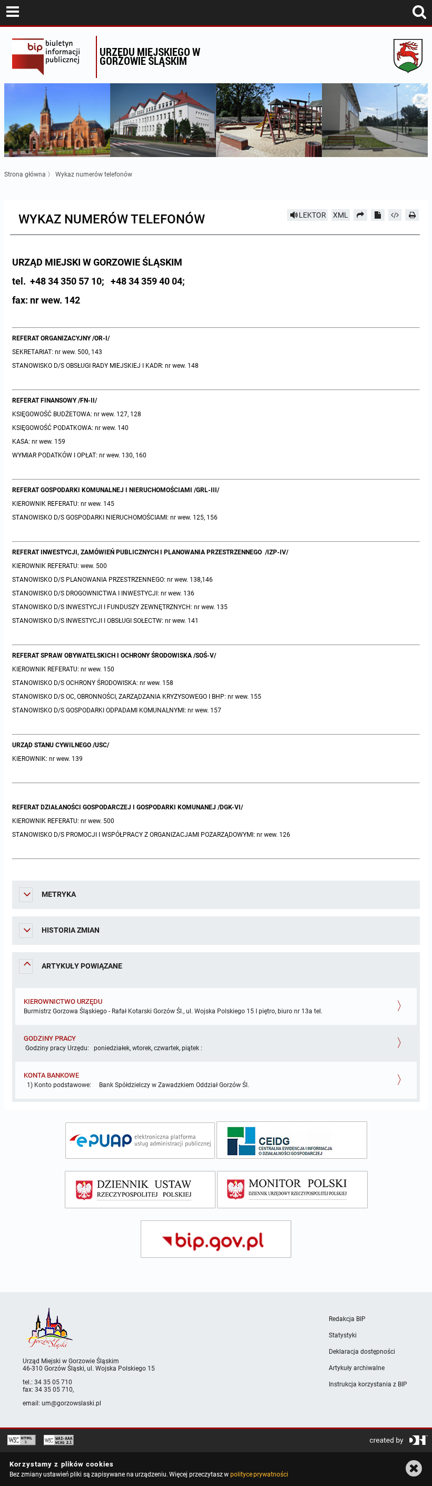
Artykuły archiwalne (357, 1368)
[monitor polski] (292, 1189)
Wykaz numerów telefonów (93, 174)
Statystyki (343, 1335)
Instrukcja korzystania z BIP (368, 1384)
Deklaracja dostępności (362, 1351)
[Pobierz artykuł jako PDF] (378, 215)
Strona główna (25, 174)
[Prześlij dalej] (360, 215)
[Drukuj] (412, 215)
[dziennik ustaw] (140, 1189)
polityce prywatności (259, 1474)
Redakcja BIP (347, 1319)
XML (340, 215)
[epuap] (140, 1140)
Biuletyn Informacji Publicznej (51, 57)
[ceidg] (292, 1140)
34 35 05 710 (53, 1382)
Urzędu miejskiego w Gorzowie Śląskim (150, 56)
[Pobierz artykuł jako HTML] (395, 215)
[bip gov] (216, 1239)
